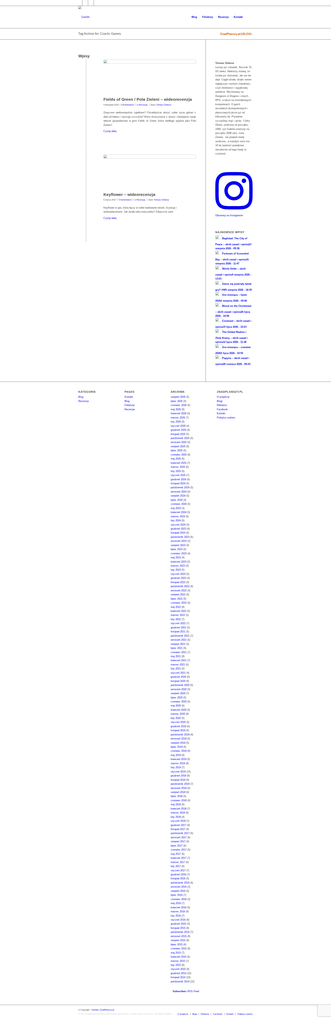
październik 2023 (180, 536)
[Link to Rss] (97, 3)
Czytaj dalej (109, 131)
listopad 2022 (178, 582)
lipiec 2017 (177, 845)
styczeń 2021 (178, 672)
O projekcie (223, 396)
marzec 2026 (178, 417)
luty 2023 (176, 569)
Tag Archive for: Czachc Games (99, 33)
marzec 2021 (178, 664)
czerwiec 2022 (179, 602)
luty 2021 (176, 668)
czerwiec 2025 (179, 454)
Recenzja (143, 105)
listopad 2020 (178, 681)
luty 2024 (176, 520)
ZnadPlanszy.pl (230, 33)
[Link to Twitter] (85, 3)
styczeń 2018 (178, 820)
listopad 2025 (178, 434)
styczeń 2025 (178, 475)
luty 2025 (176, 471)
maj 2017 (176, 853)
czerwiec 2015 (179, 948)
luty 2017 (176, 866)
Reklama (222, 405)
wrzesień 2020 (179, 689)
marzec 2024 (178, 516)
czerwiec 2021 (179, 652)
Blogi (219, 401)
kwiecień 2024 (178, 512)
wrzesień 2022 (179, 590)
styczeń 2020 (178, 722)
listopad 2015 (178, 928)
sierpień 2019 (178, 742)
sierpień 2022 (178, 594)
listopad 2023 (178, 532)
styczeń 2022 (178, 623)
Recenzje (130, 409)
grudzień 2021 (178, 627)
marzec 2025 (178, 466)
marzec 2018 (178, 812)
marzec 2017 (178, 862)
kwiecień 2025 (178, 462)
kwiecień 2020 (178, 709)
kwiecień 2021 (178, 660)
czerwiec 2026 (179, 405)
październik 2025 (180, 438)
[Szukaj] (249, 17)
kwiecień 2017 (178, 857)
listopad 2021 (178, 631)
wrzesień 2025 (179, 442)
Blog (80, 396)
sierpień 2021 (178, 644)
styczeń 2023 (178, 574)
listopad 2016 (178, 878)
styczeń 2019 (178, 771)
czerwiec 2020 (179, 701)
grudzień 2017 (178, 825)
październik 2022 (180, 586)
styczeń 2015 (178, 969)
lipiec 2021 (177, 648)
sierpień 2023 (178, 545)
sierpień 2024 (178, 495)
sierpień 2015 (178, 940)
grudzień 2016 (178, 874)
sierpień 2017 (178, 841)
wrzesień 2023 (179, 541)
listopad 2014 (178, 977)
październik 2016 (180, 882)
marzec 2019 (178, 763)
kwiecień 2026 (178, 413)
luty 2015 (176, 965)
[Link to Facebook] (79, 3)
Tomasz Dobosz (163, 105)
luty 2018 (176, 816)
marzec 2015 (178, 961)
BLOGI (247, 33)
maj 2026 (176, 409)
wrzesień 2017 (179, 837)
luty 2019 (176, 767)
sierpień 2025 (178, 446)
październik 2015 (180, 932)
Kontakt (129, 396)
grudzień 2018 (178, 775)
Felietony (130, 405)
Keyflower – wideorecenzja (129, 194)
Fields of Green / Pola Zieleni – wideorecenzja (147, 99)
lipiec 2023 (177, 549)
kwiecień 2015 (178, 956)
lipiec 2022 (177, 598)
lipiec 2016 (177, 895)
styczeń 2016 (178, 919)
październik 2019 (180, 734)
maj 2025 (176, 458)
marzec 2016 (178, 911)
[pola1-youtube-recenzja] (149, 77)
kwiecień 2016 (178, 907)
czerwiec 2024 (179, 503)
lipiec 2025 (177, 450)
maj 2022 (176, 607)
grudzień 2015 (178, 923)
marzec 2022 (178, 615)
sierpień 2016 (178, 890)
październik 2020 (180, 685)
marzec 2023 (178, 565)
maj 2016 (176, 903)
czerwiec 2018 (179, 800)
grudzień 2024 (178, 479)
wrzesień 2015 (179, 936)
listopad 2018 (178, 779)
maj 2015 (176, 952)
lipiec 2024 (177, 499)
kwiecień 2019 (178, 759)
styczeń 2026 (178, 425)
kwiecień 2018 (178, 808)
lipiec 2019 (177, 746)
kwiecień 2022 (178, 611)
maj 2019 (176, 755)
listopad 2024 (178, 483)
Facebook (222, 409)
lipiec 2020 (177, 697)
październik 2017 (180, 833)
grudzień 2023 (178, 528)
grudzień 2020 (178, 676)
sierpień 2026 (178, 396)
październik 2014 (180, 981)
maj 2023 (176, 557)
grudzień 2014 (178, 973)
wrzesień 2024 (179, 491)
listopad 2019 (178, 730)
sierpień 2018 (178, 792)
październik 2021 (180, 635)
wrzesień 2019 (179, 738)
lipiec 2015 (177, 944)
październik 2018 (180, 783)
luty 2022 (176, 619)
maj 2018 (176, 804)
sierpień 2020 (178, 693)
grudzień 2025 (178, 429)
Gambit (94, 1010)
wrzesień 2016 (179, 886)
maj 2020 (176, 705)
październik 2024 (180, 487)
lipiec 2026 (177, 401)
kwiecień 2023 (178, 561)
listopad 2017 (178, 829)
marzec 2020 (178, 713)
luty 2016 (176, 915)
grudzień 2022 (178, 578)
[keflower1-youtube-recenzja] (149, 172)
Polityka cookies (226, 417)
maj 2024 (176, 508)
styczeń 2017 (178, 870)
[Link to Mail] (91, 3)
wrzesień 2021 (179, 639)
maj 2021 (176, 656)
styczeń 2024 (178, 524)
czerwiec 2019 (179, 750)
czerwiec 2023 (179, 553)
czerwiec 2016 (179, 899)
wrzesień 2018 (179, 788)
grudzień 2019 (178, 726)
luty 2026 (176, 421)
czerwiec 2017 (179, 849)
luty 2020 (176, 718)
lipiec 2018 (177, 796)
